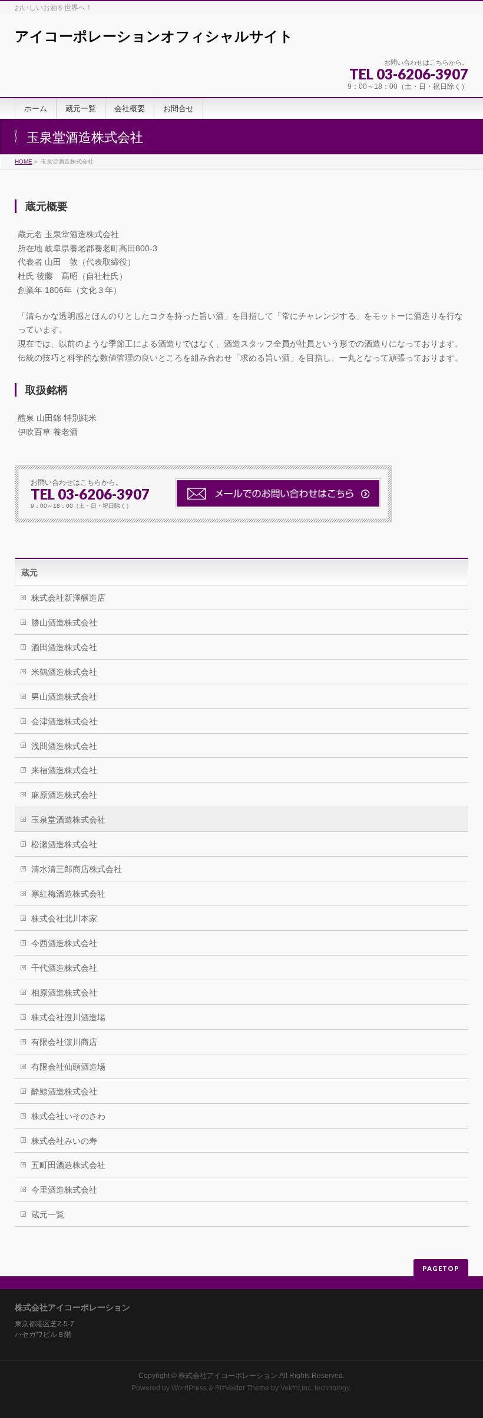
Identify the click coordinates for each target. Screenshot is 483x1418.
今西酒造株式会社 (64, 943)
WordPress (189, 1388)
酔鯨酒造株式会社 (64, 1091)
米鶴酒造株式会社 (64, 672)
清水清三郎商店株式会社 (76, 869)
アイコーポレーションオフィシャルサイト (154, 36)
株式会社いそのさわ (68, 1116)
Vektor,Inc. (296, 1388)
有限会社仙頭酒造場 (68, 1066)
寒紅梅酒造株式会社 (68, 893)
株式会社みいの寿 (64, 1141)
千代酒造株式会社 (64, 968)
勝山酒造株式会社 (64, 622)
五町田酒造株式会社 (68, 1165)
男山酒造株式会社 (64, 696)
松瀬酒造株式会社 (64, 844)
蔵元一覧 (47, 1214)
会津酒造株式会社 (64, 721)
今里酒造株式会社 (64, 1189)
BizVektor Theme (242, 1388)
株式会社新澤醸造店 (68, 598)
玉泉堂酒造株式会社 (68, 819)
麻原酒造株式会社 (64, 795)
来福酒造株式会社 (64, 770)
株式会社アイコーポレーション (227, 1376)
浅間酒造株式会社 (64, 746)
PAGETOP (440, 1268)
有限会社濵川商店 (64, 1042)
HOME (23, 161)
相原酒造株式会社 (64, 992)
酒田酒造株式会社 (64, 647)
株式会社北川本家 (64, 918)
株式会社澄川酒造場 (68, 1017)
